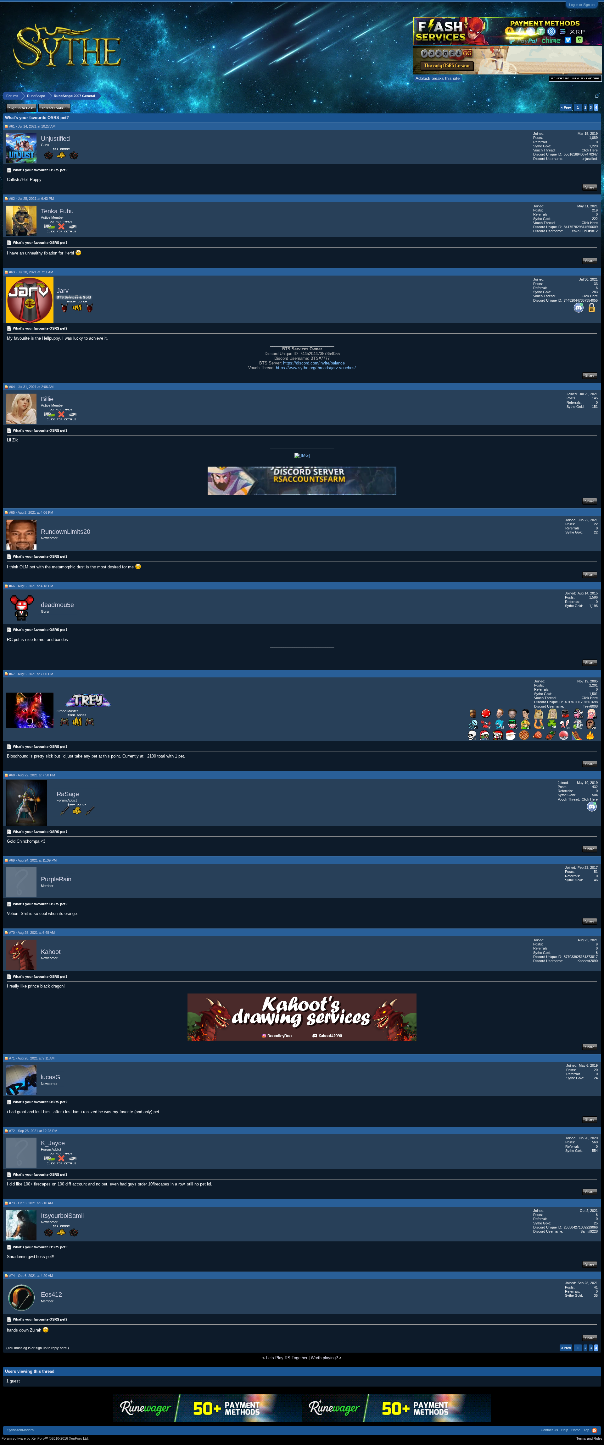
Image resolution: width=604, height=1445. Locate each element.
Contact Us (549, 1430)
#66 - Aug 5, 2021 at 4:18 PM (31, 586)
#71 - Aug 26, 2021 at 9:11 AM (31, 1058)
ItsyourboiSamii (62, 1215)
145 (595, 398)
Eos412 (51, 1294)
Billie (47, 399)
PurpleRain (56, 879)
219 (595, 210)
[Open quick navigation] (597, 96)
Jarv (63, 290)
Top (586, 1430)
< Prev (566, 107)
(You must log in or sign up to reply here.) (37, 1348)
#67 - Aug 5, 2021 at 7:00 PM (31, 674)
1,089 (593, 138)
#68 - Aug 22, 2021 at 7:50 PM (32, 775)
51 (596, 871)
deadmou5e (57, 605)
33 (596, 284)
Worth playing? (324, 1357)
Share (589, 187)
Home (575, 1430)
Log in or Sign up (582, 5)
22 (596, 524)
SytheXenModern (20, 1430)
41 (596, 1287)
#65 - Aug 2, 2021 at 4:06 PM (31, 512)
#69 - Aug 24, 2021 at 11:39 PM (33, 860)
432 (595, 787)
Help (564, 1430)
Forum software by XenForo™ (45, 1438)
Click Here (590, 150)
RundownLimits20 (65, 531)
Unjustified (55, 138)
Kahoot (51, 951)
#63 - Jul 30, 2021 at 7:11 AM (31, 272)
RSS (594, 1430)
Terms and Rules (589, 1438)
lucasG (50, 1077)
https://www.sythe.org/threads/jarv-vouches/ (316, 367)
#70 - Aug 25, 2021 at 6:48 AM (32, 932)
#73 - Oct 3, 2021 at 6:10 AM (31, 1203)
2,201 (593, 685)
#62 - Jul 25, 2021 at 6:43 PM (31, 198)
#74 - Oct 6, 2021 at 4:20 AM (31, 1276)
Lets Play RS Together (286, 1357)
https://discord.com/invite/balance (314, 363)
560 (595, 1142)
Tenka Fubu (57, 211)
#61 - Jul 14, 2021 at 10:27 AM (32, 126)
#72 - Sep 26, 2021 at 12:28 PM (33, 1131)
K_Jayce (53, 1143)
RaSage (68, 794)
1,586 (593, 597)
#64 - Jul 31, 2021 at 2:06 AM (31, 387)
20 (596, 1070)
